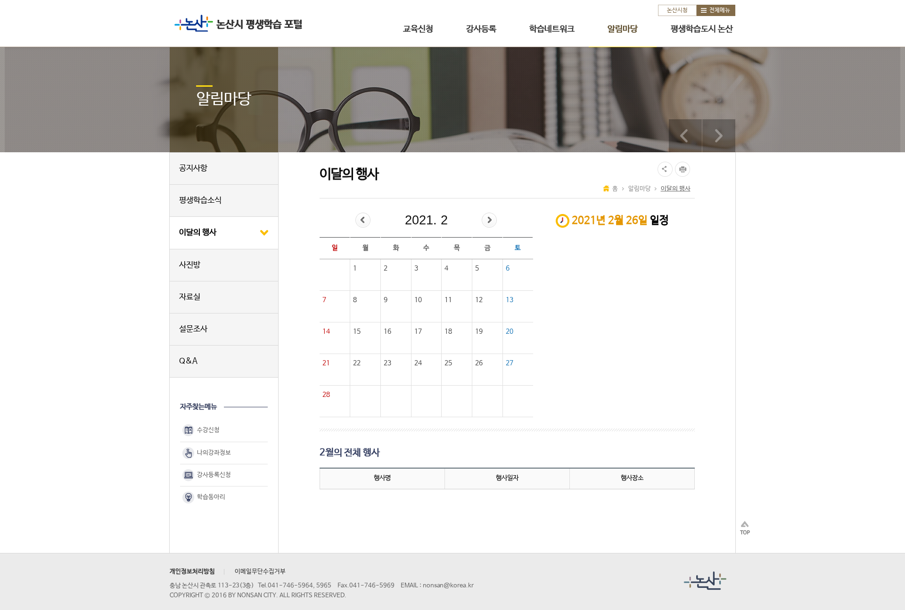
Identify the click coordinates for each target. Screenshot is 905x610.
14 (326, 331)
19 (479, 331)
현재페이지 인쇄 (683, 169)
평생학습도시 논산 (702, 29)
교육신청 (418, 29)
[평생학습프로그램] (685, 135)
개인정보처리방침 (192, 571)
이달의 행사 (197, 232)
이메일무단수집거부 (260, 571)
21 (326, 363)
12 (479, 300)
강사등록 (481, 29)
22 (357, 363)
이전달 (362, 220)
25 (448, 363)
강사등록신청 (214, 474)
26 (479, 363)
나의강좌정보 (214, 452)
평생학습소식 (200, 200)
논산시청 (677, 10)
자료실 (189, 297)
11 (448, 300)
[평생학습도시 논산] (718, 135)
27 (509, 363)
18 (448, 331)
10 (418, 300)
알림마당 (623, 29)
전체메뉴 (719, 10)
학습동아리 (211, 497)
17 (418, 331)
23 (387, 363)
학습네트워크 (552, 29)
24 (418, 363)
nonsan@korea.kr (448, 585)
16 (387, 331)
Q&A (188, 361)
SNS (664, 169)
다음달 (489, 220)
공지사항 (193, 168)
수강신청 (208, 430)
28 (326, 394)
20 (509, 331)
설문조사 (193, 329)
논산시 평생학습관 (236, 23)
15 (357, 331)
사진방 (189, 265)
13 (509, 300)
